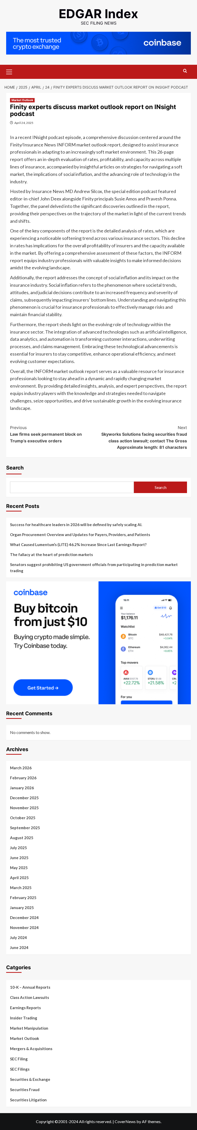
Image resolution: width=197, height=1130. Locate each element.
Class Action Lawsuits (29, 997)
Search (15, 468)
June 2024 (19, 947)
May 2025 (19, 867)
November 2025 (24, 807)
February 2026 (23, 777)
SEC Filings (19, 1069)
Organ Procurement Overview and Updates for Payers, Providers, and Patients (80, 534)
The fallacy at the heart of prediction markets (51, 554)
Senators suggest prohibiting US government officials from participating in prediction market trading (94, 567)
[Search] (185, 71)
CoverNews (125, 1121)
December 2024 (24, 917)
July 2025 (18, 847)
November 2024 (24, 927)
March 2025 (21, 887)
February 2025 (23, 897)
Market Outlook (22, 100)
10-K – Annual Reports (30, 987)
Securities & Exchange (30, 1079)
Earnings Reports (25, 1007)
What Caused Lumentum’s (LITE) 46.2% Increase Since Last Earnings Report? (78, 544)
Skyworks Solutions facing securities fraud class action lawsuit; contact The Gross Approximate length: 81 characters (144, 437)
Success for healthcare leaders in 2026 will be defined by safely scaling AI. (76, 524)
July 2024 (18, 937)
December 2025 (24, 797)
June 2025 (19, 857)
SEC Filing (19, 1059)
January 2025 (22, 907)
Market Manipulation (29, 1028)
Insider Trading (23, 1018)
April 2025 (19, 877)
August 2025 (21, 837)
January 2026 (22, 787)
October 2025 (22, 817)
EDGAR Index (98, 13)
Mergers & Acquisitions (31, 1048)
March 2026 (21, 767)
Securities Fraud (25, 1089)
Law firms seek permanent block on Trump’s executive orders (46, 434)
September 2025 (25, 827)
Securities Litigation (28, 1099)
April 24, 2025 (23, 123)
